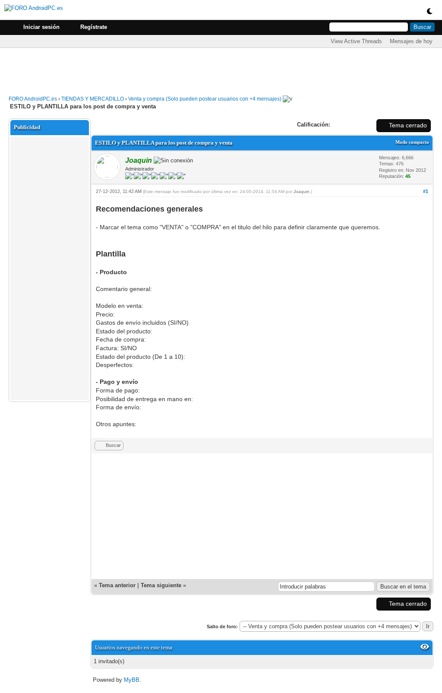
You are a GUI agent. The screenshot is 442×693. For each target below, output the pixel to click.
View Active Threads (356, 41)
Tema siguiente (161, 585)
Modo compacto (412, 142)
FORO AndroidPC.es (33, 99)
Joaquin (301, 191)
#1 (425, 191)
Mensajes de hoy (411, 41)
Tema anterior (117, 585)
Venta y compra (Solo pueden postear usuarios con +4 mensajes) (204, 99)
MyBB (131, 680)
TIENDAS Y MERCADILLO (92, 99)
